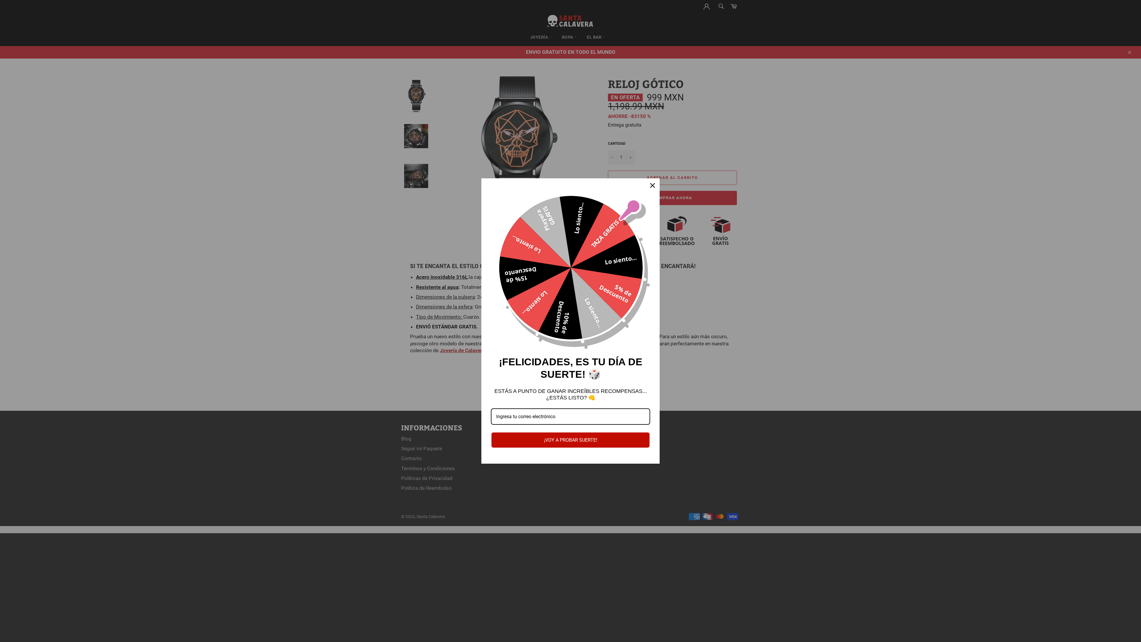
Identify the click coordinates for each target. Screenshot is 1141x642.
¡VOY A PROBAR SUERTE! (570, 440)
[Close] (652, 185)
